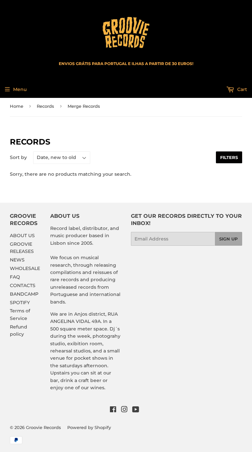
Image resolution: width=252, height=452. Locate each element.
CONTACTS (22, 285)
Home (16, 106)
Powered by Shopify (89, 427)
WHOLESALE (25, 268)
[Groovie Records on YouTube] (135, 410)
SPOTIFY (20, 302)
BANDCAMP (24, 294)
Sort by (18, 157)
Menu (20, 89)
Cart (241, 89)
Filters (229, 157)
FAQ (15, 277)
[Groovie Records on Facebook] (113, 410)
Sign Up (228, 238)
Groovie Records (43, 427)
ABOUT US (22, 235)
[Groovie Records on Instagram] (124, 410)
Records (45, 106)
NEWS (17, 260)
